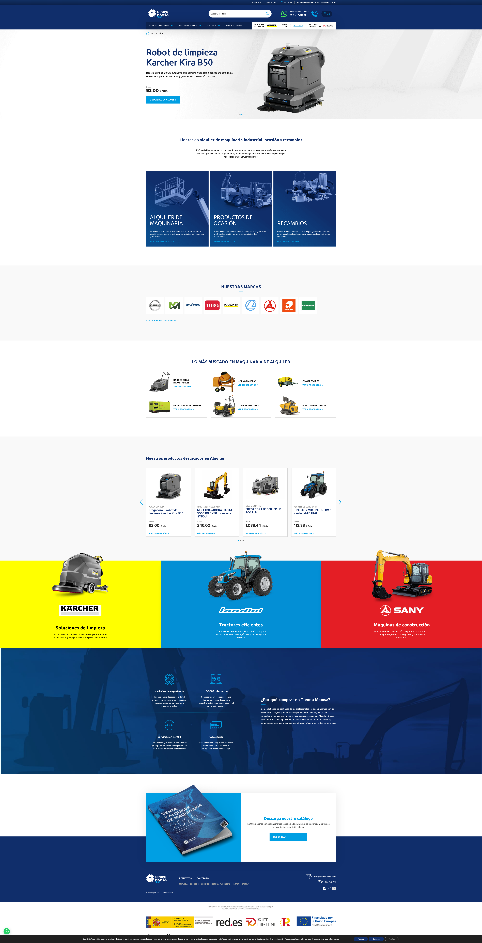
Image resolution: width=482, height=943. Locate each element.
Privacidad (184, 884)
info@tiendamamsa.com (325, 876)
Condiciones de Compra (208, 884)
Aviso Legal (225, 884)
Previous (141, 502)
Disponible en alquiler (163, 99)
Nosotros (256, 3)
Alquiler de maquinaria (159, 26)
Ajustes (392, 939)
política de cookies (312, 939)
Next (340, 502)
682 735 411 (330, 882)
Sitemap (245, 884)
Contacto (271, 3)
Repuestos (211, 26)
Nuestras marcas (234, 26)
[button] (7, 931)
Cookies (193, 884)
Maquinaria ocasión (188, 26)
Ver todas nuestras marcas (161, 320)
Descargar (279, 837)
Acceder (288, 2)
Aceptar (361, 939)
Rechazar (376, 939)
